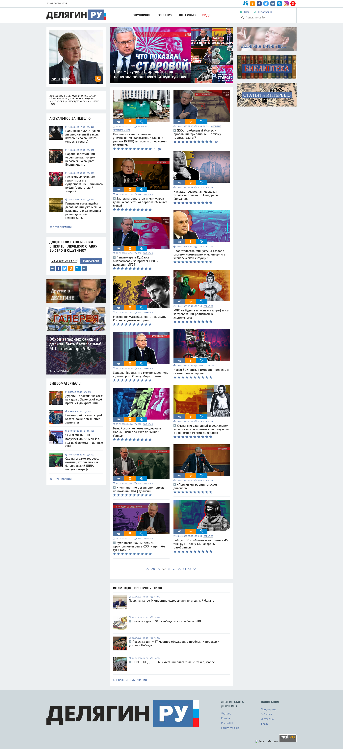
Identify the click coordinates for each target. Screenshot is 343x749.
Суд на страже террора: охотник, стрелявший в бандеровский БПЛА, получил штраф (82, 464)
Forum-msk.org (230, 728)
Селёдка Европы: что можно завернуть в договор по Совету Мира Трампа (140, 374)
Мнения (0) (84, 268)
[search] (242, 17)
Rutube (225, 718)
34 (184, 569)
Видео (207, 15)
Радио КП (227, 723)
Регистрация (265, 12)
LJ (78, 268)
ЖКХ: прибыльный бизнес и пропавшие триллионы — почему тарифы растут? (197, 134)
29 (158, 569)
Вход (247, 12)
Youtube (226, 713)
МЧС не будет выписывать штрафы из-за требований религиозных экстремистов (201, 314)
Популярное (140, 15)
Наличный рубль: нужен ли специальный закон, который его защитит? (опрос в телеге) (82, 136)
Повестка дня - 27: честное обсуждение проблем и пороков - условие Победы (174, 643)
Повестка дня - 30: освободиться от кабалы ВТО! (166, 621)
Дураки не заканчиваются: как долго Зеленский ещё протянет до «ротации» (84, 399)
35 (189, 569)
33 (179, 569)
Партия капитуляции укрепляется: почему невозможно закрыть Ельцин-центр (80, 159)
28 (153, 569)
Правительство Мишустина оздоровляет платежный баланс (171, 600)
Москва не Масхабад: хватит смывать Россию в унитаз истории (139, 318)
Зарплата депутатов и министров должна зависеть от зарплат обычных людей (140, 202)
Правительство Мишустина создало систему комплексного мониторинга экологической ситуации (199, 254)
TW (64, 268)
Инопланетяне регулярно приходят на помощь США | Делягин (140, 489)
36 (195, 569)
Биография (62, 78)
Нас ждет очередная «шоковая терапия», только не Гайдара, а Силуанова (195, 195)
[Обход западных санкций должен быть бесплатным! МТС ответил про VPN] (76, 354)
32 (173, 569)
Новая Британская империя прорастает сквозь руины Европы (201, 371)
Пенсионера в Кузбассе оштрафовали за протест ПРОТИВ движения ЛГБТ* (136, 261)
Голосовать (91, 260)
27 (147, 569)
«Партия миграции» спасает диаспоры (195, 486)
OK (70, 268)
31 (169, 569)
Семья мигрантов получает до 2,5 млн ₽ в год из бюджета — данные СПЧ (84, 440)
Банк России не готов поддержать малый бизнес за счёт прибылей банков (137, 432)
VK (52, 268)
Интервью (187, 15)
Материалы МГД (121, 130)
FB (58, 268)
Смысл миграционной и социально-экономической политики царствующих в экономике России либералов (201, 429)
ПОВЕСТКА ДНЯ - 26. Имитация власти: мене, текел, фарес (173, 662)
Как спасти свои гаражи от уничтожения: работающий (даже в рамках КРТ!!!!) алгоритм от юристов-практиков (140, 140)
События (165, 15)
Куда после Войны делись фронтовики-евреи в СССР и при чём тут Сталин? (139, 546)
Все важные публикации (130, 680)
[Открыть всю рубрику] (267, 39)
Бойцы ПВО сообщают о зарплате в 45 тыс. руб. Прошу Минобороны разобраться (200, 544)
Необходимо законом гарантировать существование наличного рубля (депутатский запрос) (84, 184)
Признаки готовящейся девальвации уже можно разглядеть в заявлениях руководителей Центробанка (83, 211)
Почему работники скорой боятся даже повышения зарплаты (83, 419)
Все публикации (60, 227)
